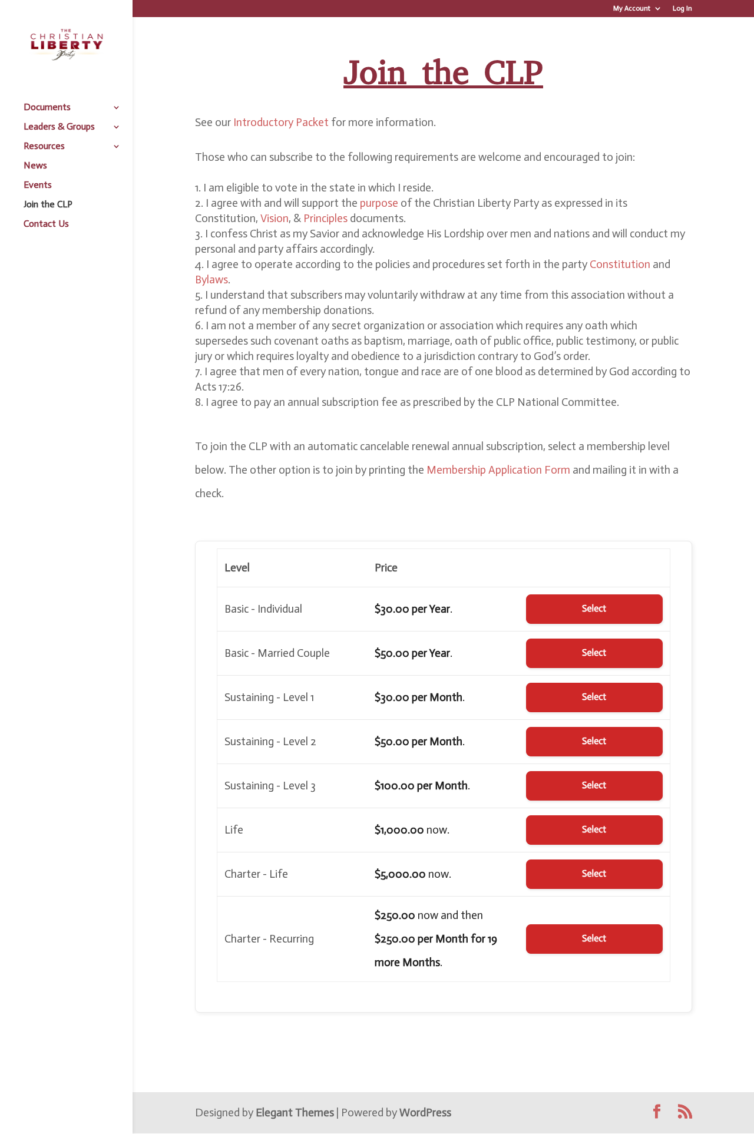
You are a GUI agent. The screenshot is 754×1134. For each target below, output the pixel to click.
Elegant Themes (295, 1112)
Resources (44, 146)
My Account (631, 8)
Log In (682, 8)
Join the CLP (48, 205)
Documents (47, 108)
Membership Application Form (498, 470)
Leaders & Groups (59, 127)
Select (594, 608)
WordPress (425, 1112)
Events (38, 185)
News (35, 166)
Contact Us (46, 224)
